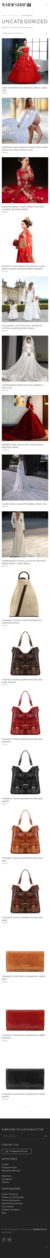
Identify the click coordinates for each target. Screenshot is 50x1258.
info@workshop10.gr (18, 1151)
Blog (4, 1213)
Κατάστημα (17, 15)
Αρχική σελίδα (7, 15)
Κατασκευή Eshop (40, 1229)
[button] (47, 5)
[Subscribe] (45, 1136)
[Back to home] (16, 5)
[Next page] (28, 1107)
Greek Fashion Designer (12, 1203)
